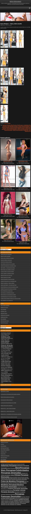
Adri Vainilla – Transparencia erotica (8, 267)
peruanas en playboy (20, 492)
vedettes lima (25, 130)
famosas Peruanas (13, 477)
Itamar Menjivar (7, 123)
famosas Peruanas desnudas (22, 477)
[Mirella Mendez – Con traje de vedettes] (23, 150)
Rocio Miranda (5, 375)
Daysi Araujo (7, 345)
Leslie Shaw (4, 362)
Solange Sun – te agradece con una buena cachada (11, 414)
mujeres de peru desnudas (11, 129)
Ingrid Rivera (9, 352)
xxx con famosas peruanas (12, 503)
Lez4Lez (2, 444)
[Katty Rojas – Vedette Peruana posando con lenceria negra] (23, 203)
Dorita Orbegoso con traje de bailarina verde (9, 287)
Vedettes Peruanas (4, 307)
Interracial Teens (4, 313)
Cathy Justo (6, 339)
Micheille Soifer (9, 369)
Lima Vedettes (3, 309)
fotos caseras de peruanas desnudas (18, 479)
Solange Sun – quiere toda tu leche (7, 411)
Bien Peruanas (14, 125)
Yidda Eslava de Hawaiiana (6, 254)
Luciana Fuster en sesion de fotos (7, 271)
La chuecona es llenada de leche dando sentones (10, 394)
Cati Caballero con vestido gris (7, 300)
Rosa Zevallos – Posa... (8, 239)
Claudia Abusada (5, 342)
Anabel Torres (7, 334)
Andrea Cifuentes (5, 335)
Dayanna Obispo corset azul (6, 260)
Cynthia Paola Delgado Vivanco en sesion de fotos (11, 298)
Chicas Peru (3, 453)
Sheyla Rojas (8, 377)
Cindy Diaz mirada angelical (6, 262)
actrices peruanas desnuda (9, 241)
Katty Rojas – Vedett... (23, 215)
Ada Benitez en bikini (5, 391)
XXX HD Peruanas (4, 322)
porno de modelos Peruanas (22, 498)
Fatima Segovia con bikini (6, 277)
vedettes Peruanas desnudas (22, 501)
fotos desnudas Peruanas (12, 128)
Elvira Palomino (7, 348)
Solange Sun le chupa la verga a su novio (9, 417)
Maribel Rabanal (5, 365)
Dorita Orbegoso (5, 347)
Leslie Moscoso (6, 361)
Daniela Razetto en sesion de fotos (7, 279)
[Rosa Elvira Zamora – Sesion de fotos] (23, 176)
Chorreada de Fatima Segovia (6, 399)
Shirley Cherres (4, 378)
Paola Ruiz (9, 373)
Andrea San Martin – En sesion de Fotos (8, 285)
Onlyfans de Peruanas (5, 315)
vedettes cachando (13, 499)
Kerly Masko (7, 359)
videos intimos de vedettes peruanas (10, 502)
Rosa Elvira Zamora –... (23, 187)
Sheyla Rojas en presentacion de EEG (8, 294)
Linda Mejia (7, 364)
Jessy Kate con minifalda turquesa (7, 292)
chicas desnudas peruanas (12, 126)
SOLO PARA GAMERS (5, 305)
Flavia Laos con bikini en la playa (7, 258)
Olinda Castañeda (4, 372)
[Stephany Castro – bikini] (8, 150)
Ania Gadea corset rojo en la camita (8, 264)
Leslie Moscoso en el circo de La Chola (8, 296)
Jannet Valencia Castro (5, 355)
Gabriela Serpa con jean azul (6, 275)
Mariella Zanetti (4, 367)
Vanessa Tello (7, 380)
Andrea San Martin (6, 338)
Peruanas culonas (19, 490)
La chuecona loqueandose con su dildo (8, 402)
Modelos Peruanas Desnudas (12, 486)
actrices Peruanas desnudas (19, 464)
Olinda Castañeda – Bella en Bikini (7, 283)
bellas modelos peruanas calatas (24, 189)
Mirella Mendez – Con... (23, 161)
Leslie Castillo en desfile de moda (7, 273)
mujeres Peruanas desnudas (18, 488)
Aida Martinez (4, 332)
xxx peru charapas (9, 504)
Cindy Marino (5, 341)
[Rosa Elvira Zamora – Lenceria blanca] (8, 203)
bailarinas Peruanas (7, 125)
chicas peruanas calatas (7, 475)
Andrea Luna (5, 337)
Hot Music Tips (3, 311)
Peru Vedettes (3, 319)
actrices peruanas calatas (8, 189)
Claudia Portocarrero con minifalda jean (8, 281)
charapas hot (24, 473)
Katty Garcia (5, 358)
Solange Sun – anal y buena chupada (8, 408)
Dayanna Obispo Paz (6, 343)
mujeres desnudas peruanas (22, 129)
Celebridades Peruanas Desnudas (15, 471)
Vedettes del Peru (4, 317)
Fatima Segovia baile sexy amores (7, 397)
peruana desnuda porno (7, 490)
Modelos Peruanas (21, 128)
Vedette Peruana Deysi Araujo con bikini (8, 288)
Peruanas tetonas (25, 496)
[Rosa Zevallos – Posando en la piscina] (8, 229)
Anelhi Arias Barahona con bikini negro (8, 265)
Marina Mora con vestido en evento (7, 269)
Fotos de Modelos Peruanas (12, 481)
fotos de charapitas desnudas (16, 127)
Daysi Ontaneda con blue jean (7, 290)
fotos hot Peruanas (14, 483)
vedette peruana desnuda (18, 130)
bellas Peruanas (11, 468)
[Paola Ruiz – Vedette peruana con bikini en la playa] (8, 176)
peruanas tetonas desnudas (8, 498)
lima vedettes (23, 483)
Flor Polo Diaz (5, 351)
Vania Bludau (4, 381)
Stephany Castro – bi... (7, 161)
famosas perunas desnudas (20, 478)
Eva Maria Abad (4, 350)
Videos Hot (5, 389)
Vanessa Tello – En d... (23, 241)
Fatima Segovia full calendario (7, 405)
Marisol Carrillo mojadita (5, 256)
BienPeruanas (20, 125)
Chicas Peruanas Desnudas (23, 126)
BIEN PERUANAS (15, 1)
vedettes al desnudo (5, 499)
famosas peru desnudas (7, 478)
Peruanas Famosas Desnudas (12, 495)
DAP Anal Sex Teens (5, 320)
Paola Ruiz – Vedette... (7, 187)
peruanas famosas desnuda (8, 494)
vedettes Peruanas (24, 499)
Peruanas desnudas (7, 492)
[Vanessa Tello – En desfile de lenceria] (23, 230)
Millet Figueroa (5, 370)
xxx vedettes (18, 504)
